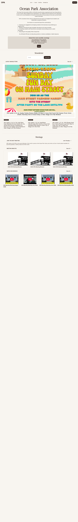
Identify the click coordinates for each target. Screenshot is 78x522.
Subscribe (47, 57)
